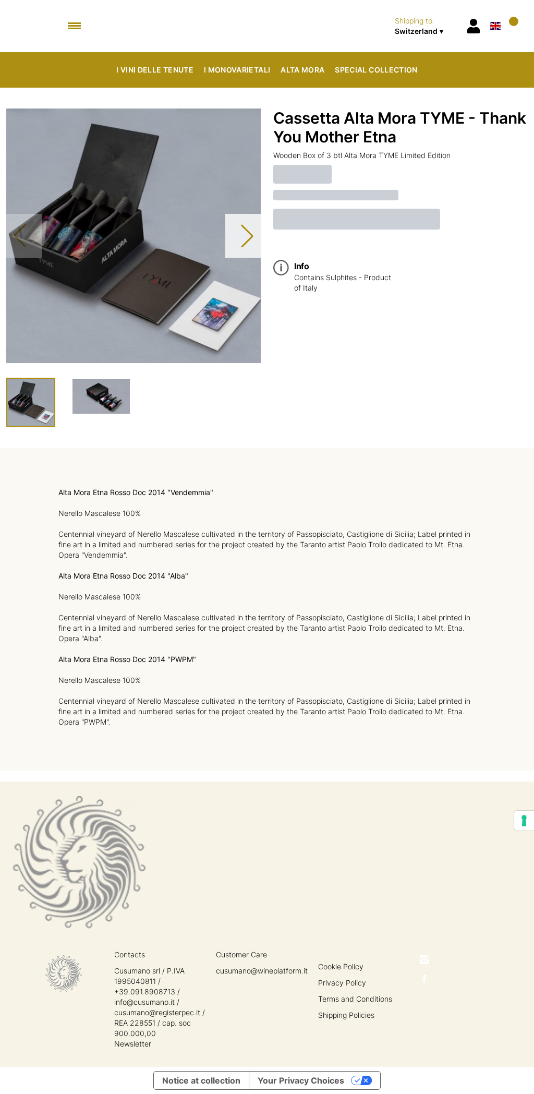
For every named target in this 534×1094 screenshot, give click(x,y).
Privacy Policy (342, 982)
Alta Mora (302, 69)
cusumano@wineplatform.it (262, 970)
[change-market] (427, 26)
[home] (263, 26)
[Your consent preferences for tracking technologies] (524, 821)
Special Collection (376, 69)
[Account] (473, 26)
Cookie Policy (340, 966)
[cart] (511, 25)
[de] (495, 12)
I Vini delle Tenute (154, 69)
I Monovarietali (237, 69)
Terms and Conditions (355, 998)
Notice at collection (201, 1080)
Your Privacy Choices (301, 1080)
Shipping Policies (346, 1015)
